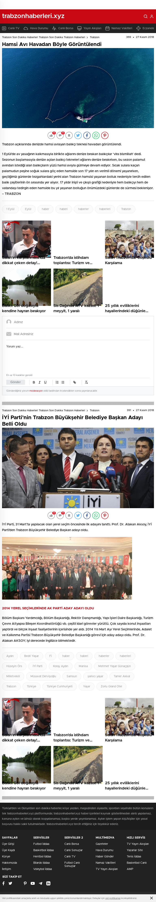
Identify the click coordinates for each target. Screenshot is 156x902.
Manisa (83, 666)
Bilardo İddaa (41, 862)
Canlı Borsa (65, 28)
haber (45, 209)
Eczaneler (149, 28)
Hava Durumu (39, 28)
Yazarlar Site (135, 850)
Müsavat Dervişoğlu (43, 676)
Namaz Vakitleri (122, 28)
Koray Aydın (60, 666)
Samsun (72, 676)
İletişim (6, 869)
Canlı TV (14, 28)
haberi (64, 209)
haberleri (104, 209)
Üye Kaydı (8, 850)
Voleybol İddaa (42, 869)
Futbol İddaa (41, 844)
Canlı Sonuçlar (73, 850)
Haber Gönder (105, 856)
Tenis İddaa (134, 856)
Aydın (10, 656)
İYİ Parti (37, 666)
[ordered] (57, 382)
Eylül (28, 209)
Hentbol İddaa (42, 856)
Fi (50, 656)
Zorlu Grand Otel (111, 686)
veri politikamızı (112, 898)
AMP (130, 869)
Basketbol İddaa (43, 850)
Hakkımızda (9, 862)
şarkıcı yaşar (95, 676)
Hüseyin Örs (14, 666)
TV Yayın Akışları (107, 869)
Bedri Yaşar (31, 656)
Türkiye (31, 686)
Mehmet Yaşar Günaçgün (114, 666)
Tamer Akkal (122, 676)
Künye (6, 856)
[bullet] (63, 382)
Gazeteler (102, 844)
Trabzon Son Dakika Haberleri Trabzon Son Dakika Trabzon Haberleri (43, 37)
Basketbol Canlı (137, 862)
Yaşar (86, 686)
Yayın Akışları (92, 28)
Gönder (15, 382)
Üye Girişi (8, 844)
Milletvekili (13, 676)
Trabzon (94, 37)
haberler (83, 209)
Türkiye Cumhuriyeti (60, 686)
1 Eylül (10, 209)
